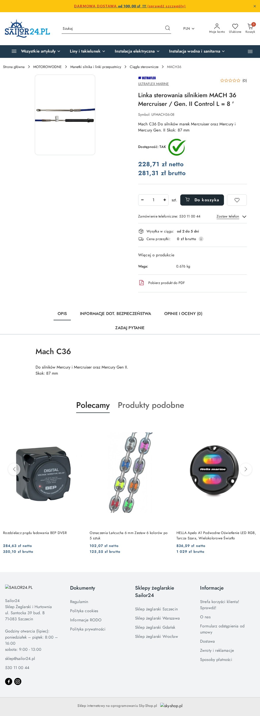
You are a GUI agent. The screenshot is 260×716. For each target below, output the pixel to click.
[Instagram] (17, 681)
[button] (250, 51)
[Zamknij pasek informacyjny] (254, 6)
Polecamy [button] (93, 405)
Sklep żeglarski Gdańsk (155, 627)
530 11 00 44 (17, 668)
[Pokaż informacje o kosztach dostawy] (201, 239)
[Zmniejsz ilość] (142, 200)
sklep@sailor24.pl (20, 658)
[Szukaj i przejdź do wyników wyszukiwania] (167, 28)
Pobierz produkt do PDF (166, 282)
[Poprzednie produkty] (14, 469)
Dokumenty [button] (82, 588)
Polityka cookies (84, 611)
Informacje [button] (212, 588)
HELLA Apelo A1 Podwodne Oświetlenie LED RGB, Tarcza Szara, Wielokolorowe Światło (216, 535)
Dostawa (207, 641)
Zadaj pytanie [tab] (129, 328)
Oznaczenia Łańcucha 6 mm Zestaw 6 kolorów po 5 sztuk (129, 535)
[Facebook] (8, 681)
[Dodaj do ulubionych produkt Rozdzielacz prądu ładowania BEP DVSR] (78, 425)
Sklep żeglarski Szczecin (156, 609)
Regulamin (79, 602)
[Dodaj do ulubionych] (237, 200)
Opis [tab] (62, 314)
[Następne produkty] (245, 469)
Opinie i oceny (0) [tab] (183, 314)
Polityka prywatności (87, 629)
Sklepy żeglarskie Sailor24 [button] (154, 591)
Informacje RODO (86, 620)
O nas (205, 617)
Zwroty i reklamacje (217, 650)
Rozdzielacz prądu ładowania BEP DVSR (35, 532)
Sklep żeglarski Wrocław (156, 636)
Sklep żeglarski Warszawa (157, 618)
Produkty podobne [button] (151, 405)
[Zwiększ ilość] (164, 200)
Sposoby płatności (216, 659)
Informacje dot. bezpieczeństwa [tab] (115, 314)
